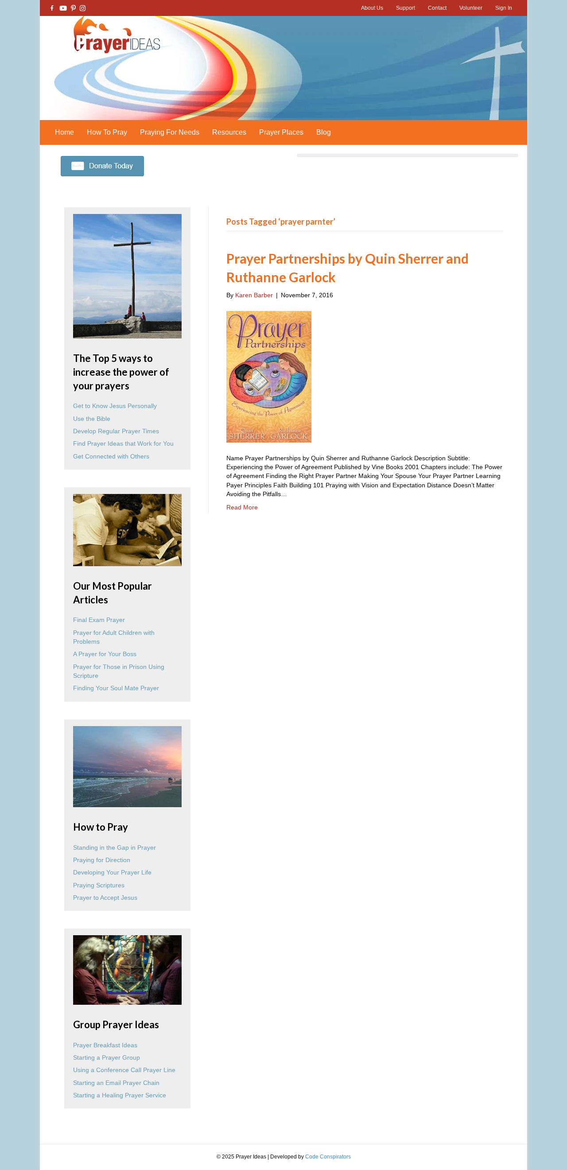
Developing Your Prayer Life (112, 872)
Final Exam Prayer (99, 619)
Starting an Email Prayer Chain (116, 1082)
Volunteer (470, 8)
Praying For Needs (169, 132)
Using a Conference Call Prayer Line (124, 1069)
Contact (437, 8)
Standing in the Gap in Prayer (114, 847)
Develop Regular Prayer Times (116, 431)
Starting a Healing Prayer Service (119, 1095)
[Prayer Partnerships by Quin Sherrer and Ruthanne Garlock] (268, 376)
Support (405, 8)
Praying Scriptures (98, 885)
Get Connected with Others (111, 456)
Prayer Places (281, 132)
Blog (323, 132)
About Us (372, 8)
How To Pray (107, 132)
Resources (229, 132)
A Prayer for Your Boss (104, 653)
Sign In (503, 8)
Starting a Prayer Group (106, 1057)
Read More (242, 507)
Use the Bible (91, 418)
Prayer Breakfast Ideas (105, 1045)
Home (64, 132)
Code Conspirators (328, 1157)
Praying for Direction (101, 859)
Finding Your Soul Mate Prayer (116, 688)
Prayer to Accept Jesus (105, 897)
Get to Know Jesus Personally (115, 405)
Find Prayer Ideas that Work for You (123, 443)
